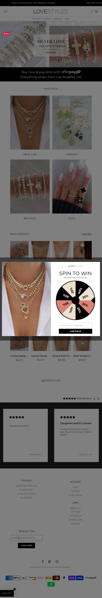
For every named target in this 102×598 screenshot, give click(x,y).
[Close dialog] (4, 264)
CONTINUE (75, 331)
